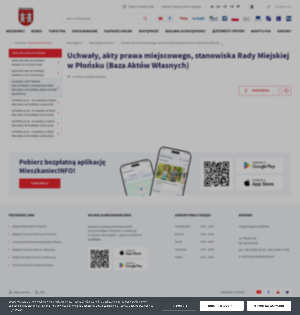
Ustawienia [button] (178, 306)
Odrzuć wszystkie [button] (221, 306)
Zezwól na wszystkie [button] (269, 306)
